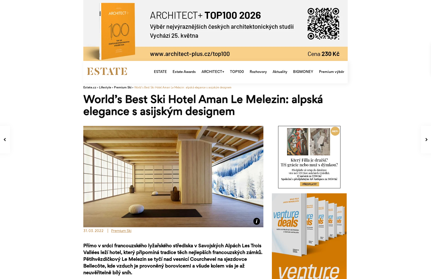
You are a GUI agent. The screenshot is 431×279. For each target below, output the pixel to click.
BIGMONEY (303, 72)
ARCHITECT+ (213, 72)
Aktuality (280, 72)
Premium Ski (122, 87)
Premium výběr (331, 72)
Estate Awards (184, 72)
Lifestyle (105, 87)
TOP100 (237, 72)
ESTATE (160, 72)
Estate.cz (89, 87)
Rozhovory (258, 72)
